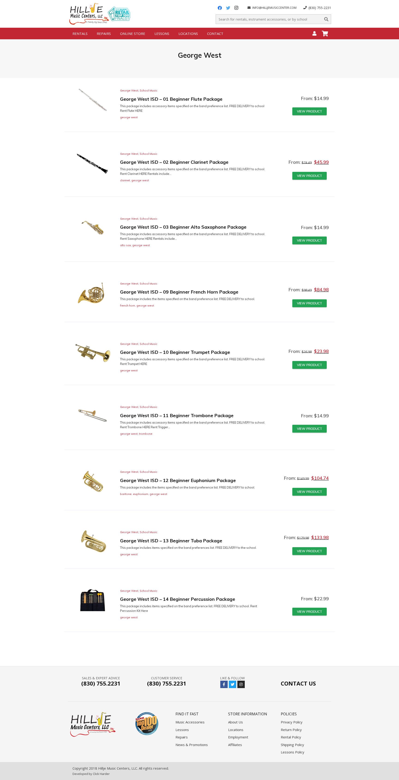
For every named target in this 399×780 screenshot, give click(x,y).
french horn (127, 305)
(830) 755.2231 (101, 683)
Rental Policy (291, 737)
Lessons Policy (292, 752)
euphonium (140, 494)
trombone (145, 433)
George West (129, 90)
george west (129, 117)
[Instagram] (236, 8)
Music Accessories (190, 722)
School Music (148, 90)
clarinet (125, 180)
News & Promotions (191, 744)
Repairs (181, 737)
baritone (126, 494)
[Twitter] (228, 8)
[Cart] (325, 33)
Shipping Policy (292, 744)
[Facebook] (220, 8)
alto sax (125, 245)
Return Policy (291, 729)
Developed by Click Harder (91, 774)
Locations (235, 729)
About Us (235, 722)
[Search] (326, 19)
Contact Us (298, 683)
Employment (238, 737)
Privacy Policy (291, 722)
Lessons (182, 729)
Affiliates (235, 744)
